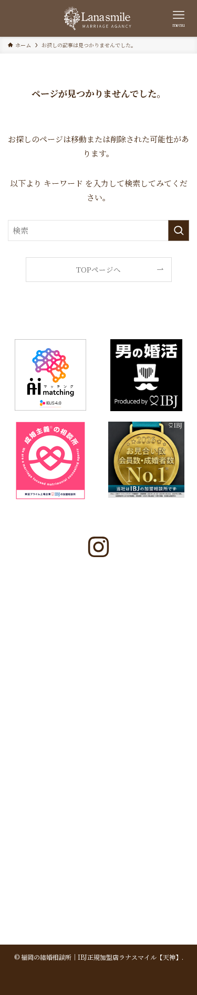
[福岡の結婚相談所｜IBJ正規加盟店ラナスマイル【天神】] (98, 18)
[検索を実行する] (178, 230)
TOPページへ (98, 269)
